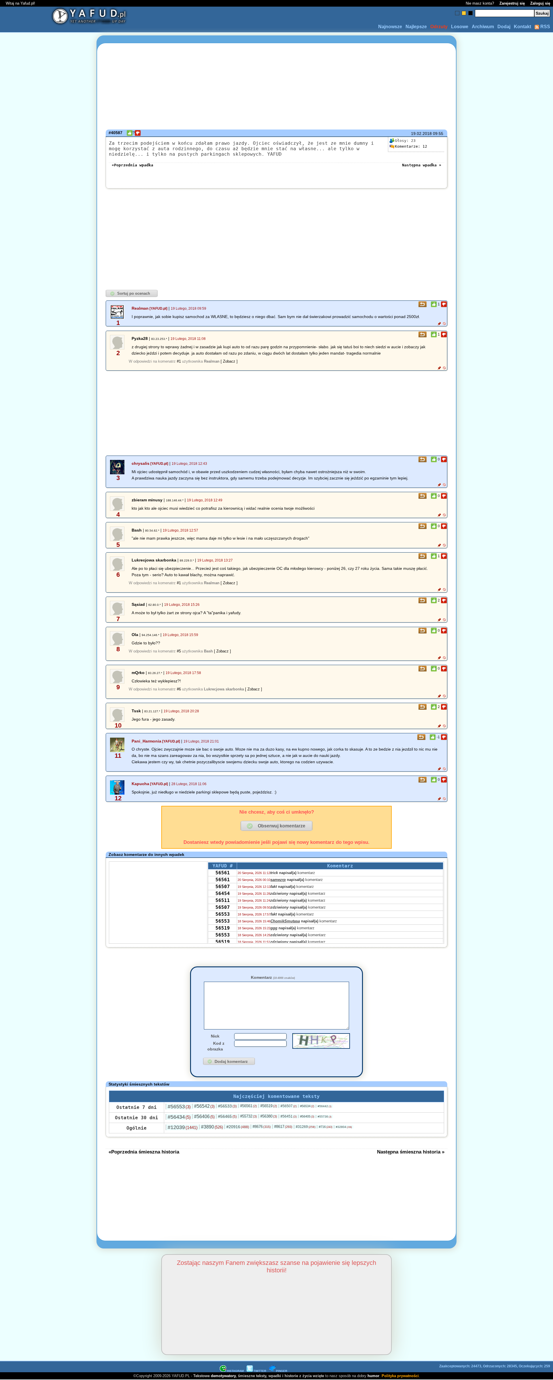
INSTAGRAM (235, 1371)
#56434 (179, 1117)
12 (411, 146)
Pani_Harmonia (146, 741)
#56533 (227, 1106)
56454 (222, 893)
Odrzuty (439, 26)
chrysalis (140, 463)
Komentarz (273, 977)
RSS (544, 26)
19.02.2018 (421, 133)
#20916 (237, 1126)
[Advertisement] (46, 690)
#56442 (325, 1106)
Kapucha (140, 783)
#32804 (344, 1126)
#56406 (204, 1116)
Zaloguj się (540, 3)
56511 (222, 900)
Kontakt (522, 26)
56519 (222, 928)
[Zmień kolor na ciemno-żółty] (464, 13)
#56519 (268, 1106)
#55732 (248, 1116)
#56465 (227, 1116)
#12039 (183, 1127)
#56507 (289, 1106)
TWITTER (259, 1371)
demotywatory (223, 1376)
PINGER (281, 1371)
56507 (222, 886)
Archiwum (483, 26)
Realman (140, 308)
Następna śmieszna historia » (410, 1152)
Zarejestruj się (512, 3)
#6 (179, 689)
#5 (179, 651)
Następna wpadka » (421, 165)
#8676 (262, 1126)
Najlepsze (416, 26)
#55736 (325, 1116)
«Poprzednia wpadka (132, 165)
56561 (222, 872)
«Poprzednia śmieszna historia (144, 1152)
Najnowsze (390, 26)
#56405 (307, 1116)
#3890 (212, 1126)
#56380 (268, 1116)
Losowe (459, 26)
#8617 (283, 1126)
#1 (179, 361)
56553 (222, 914)
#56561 (248, 1106)
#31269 (305, 1127)
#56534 (307, 1106)
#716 (325, 1126)
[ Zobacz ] (229, 361)
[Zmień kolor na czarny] (470, 13)
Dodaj (503, 26)
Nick (215, 1036)
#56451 (289, 1116)
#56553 (179, 1106)
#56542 (204, 1106)
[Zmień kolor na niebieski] (457, 13)
